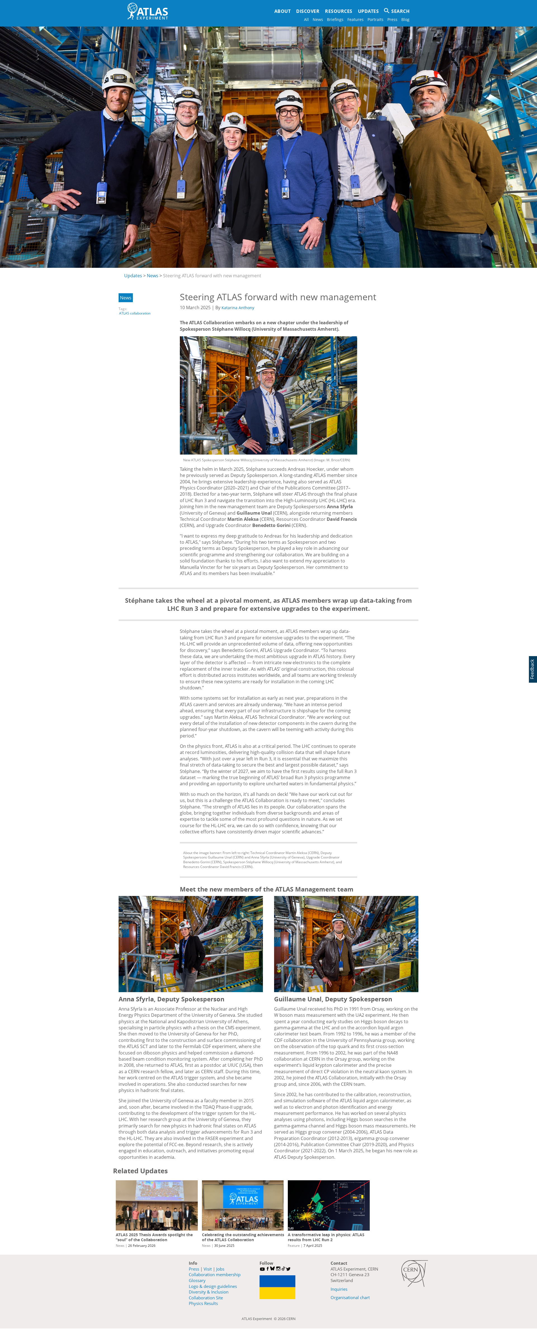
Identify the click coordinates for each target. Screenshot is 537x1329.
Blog (405, 19)
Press (392, 19)
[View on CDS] (268, 395)
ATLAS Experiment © (260, 1318)
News (318, 19)
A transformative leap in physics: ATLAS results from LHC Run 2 (326, 1237)
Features (355, 19)
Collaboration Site (206, 1297)
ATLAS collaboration (134, 313)
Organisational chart (350, 1297)
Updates (368, 11)
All (306, 19)
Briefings (335, 19)
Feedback (532, 669)
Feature (294, 1245)
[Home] (148, 11)
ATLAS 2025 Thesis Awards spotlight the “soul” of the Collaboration (154, 1237)
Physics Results (203, 1303)
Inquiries (339, 1289)
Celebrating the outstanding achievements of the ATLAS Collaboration (243, 1237)
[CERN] (414, 1273)
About (282, 11)
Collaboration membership (215, 1274)
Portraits (375, 19)
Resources (338, 11)
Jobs (220, 1269)
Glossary (197, 1280)
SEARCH (400, 11)
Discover (307, 11)
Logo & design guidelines (213, 1286)
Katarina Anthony (238, 307)
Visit (208, 1269)
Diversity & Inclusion (209, 1292)
